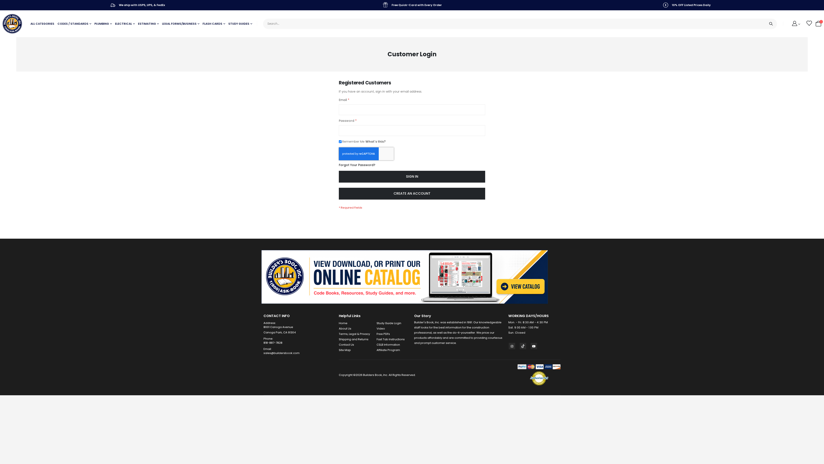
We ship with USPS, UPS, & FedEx (142, 5)
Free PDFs (383, 334)
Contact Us (346, 345)
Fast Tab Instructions (391, 339)
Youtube (534, 346)
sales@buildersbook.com (282, 353)
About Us (345, 329)
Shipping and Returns (353, 339)
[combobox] (520, 24)
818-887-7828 (273, 343)
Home (343, 323)
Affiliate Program (388, 350)
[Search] (771, 24)
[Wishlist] (809, 24)
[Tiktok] (523, 346)
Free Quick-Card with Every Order (417, 5)
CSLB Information (388, 345)
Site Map (345, 350)
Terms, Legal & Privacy (354, 334)
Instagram (512, 346)
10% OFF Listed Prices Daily (691, 5)
